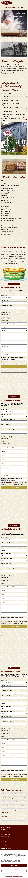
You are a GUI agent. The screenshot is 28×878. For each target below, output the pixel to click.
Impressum (20, 876)
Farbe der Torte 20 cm (6, 424)
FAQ (22, 261)
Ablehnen (14, 869)
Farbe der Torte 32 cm (6, 543)
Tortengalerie (20, 7)
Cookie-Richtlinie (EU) (6, 848)
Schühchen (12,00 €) (7, 312)
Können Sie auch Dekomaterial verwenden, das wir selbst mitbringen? (14, 806)
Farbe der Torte (4, 300)
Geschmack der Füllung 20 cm (8, 429)
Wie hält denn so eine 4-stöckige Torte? (12, 819)
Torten (13, 7)
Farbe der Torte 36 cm (6, 685)
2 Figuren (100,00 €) (7, 319)
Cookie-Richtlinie (9, 876)
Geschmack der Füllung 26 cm (8, 419)
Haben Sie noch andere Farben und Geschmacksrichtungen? (11, 802)
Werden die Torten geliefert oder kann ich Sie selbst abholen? (13, 798)
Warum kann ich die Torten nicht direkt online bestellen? (13, 815)
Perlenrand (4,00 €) (6, 314)
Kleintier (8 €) (5, 320)
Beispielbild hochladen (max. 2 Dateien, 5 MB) (12, 357)
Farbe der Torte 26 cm (6, 414)
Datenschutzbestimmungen (14, 362)
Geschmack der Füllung (6, 305)
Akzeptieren (14, 865)
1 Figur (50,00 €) (6, 317)
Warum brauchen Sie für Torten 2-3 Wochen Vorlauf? (13, 794)
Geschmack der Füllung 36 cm (8, 690)
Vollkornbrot (8, 7)
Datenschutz (15, 876)
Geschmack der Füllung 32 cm (8, 548)
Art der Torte (4, 295)
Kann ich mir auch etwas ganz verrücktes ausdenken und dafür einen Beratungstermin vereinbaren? (13, 811)
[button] (26, 851)
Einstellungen (14, 872)
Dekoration (3, 311)
